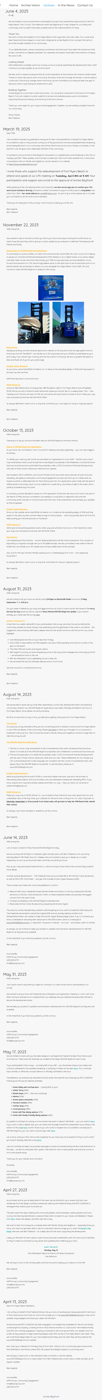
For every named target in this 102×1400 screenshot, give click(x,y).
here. (38, 615)
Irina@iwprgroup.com (16, 1284)
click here (52, 730)
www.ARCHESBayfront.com (21, 767)
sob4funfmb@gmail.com (17, 786)
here (90, 450)
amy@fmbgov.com (48, 193)
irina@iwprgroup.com (16, 963)
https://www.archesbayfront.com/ (23, 164)
